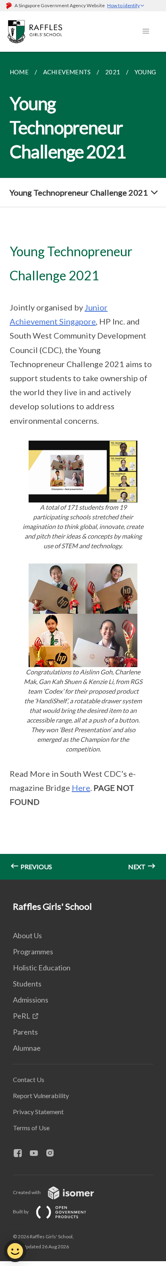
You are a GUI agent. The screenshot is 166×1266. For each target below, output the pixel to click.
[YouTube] (37, 1153)
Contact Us (28, 1079)
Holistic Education (42, 967)
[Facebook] (21, 1153)
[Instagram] (53, 1153)
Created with (27, 1192)
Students (27, 983)
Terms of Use (31, 1127)
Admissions (30, 999)
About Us (27, 935)
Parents (25, 1031)
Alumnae (27, 1047)
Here (81, 787)
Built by (21, 1212)
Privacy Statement (38, 1111)
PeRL (21, 1015)
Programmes (33, 951)
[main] (83, 466)
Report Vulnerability (41, 1095)
